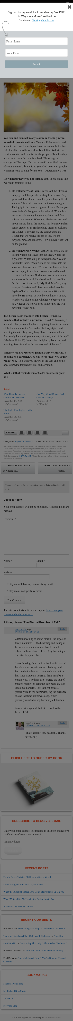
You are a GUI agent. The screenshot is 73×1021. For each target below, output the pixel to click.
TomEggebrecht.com (43, 20)
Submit (36, 64)
